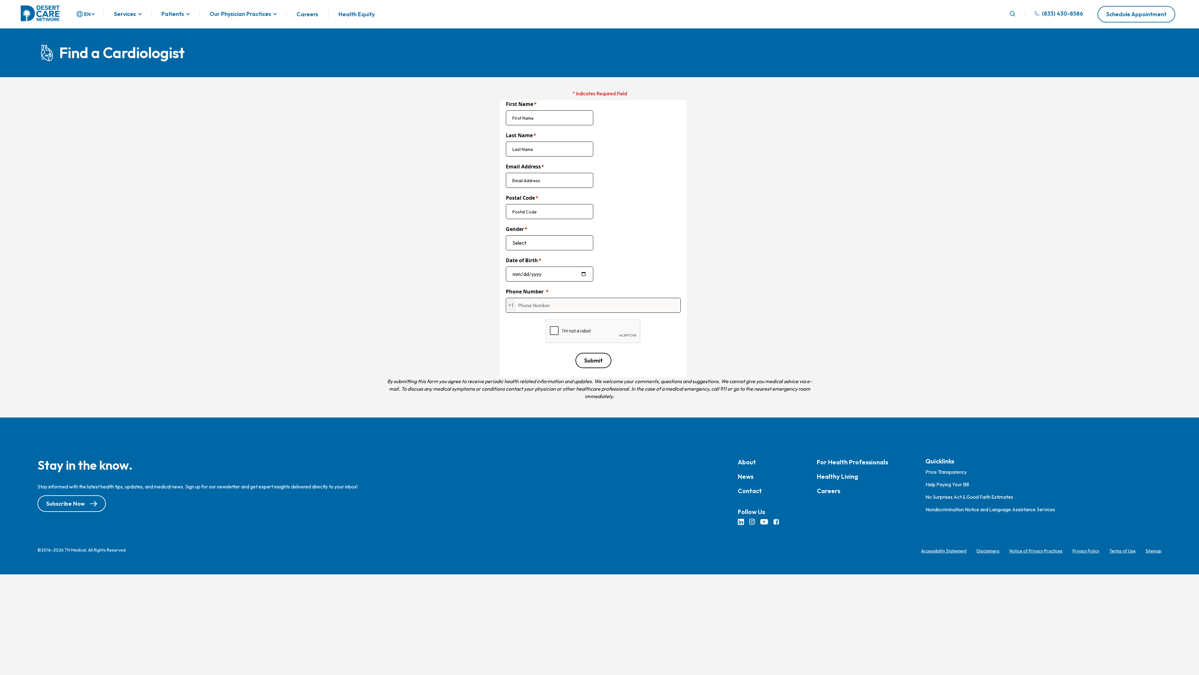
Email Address (523, 166)
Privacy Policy (1086, 551)
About (747, 462)
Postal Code (520, 197)
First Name (519, 104)
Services (125, 14)
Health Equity (356, 14)
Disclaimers (988, 551)
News (745, 476)
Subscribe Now (65, 503)
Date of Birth (522, 260)
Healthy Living (837, 476)
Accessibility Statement (944, 551)
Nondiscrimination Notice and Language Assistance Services (990, 509)
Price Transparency (946, 472)
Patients (172, 14)
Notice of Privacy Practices (1036, 551)
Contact (750, 491)
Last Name (519, 135)
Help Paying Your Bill (947, 484)
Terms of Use (1122, 551)
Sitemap (1154, 551)
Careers (307, 14)
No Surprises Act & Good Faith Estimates (969, 497)
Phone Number (525, 291)
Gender (515, 229)
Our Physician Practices (240, 14)
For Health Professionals (852, 462)
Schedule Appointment (1136, 14)
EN (87, 14)
